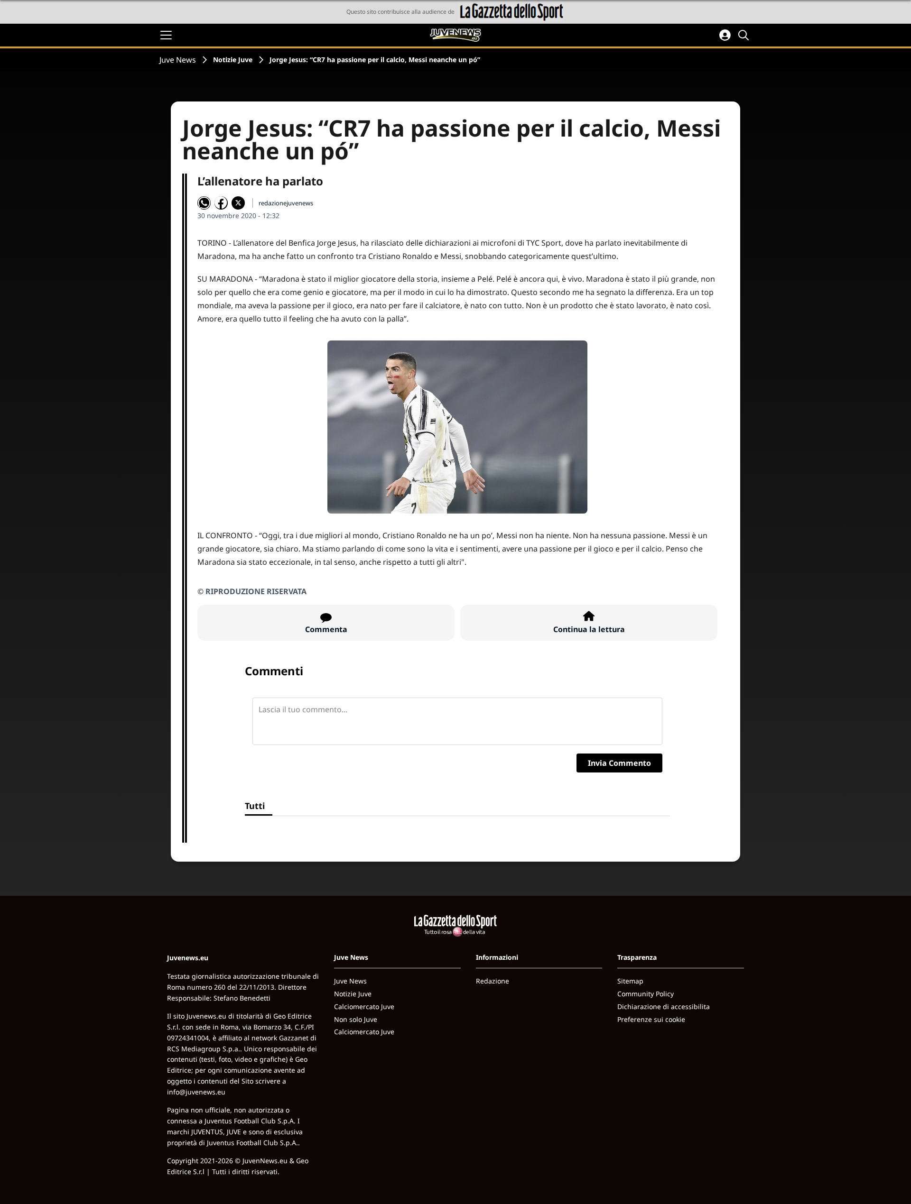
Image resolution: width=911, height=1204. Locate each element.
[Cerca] (745, 35)
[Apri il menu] (166, 35)
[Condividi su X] (238, 203)
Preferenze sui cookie (651, 1019)
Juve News (177, 60)
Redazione (492, 980)
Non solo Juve (355, 1019)
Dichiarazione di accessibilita (663, 1006)
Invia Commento (619, 763)
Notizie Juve (232, 59)
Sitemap (630, 980)
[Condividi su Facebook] (221, 203)
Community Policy (645, 993)
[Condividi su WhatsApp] (204, 203)
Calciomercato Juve (364, 1006)
